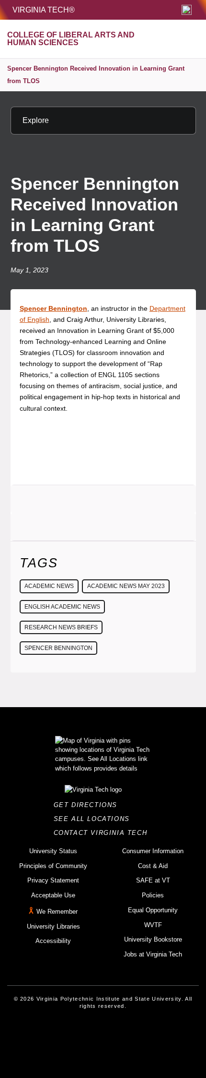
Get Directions (88, 804)
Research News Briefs (61, 627)
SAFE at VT (153, 880)
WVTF (153, 925)
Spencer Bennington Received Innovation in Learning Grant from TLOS (95, 75)
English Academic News (62, 606)
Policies (153, 895)
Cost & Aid (153, 866)
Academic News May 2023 (126, 586)
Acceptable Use (53, 895)
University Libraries (53, 926)
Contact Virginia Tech (103, 832)
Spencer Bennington (58, 648)
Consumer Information (152, 851)
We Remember (57, 911)
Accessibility (53, 940)
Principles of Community (53, 866)
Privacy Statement (53, 880)
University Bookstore (153, 939)
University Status (53, 851)
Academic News (49, 586)
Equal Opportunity (153, 910)
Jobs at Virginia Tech (153, 954)
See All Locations (94, 818)
